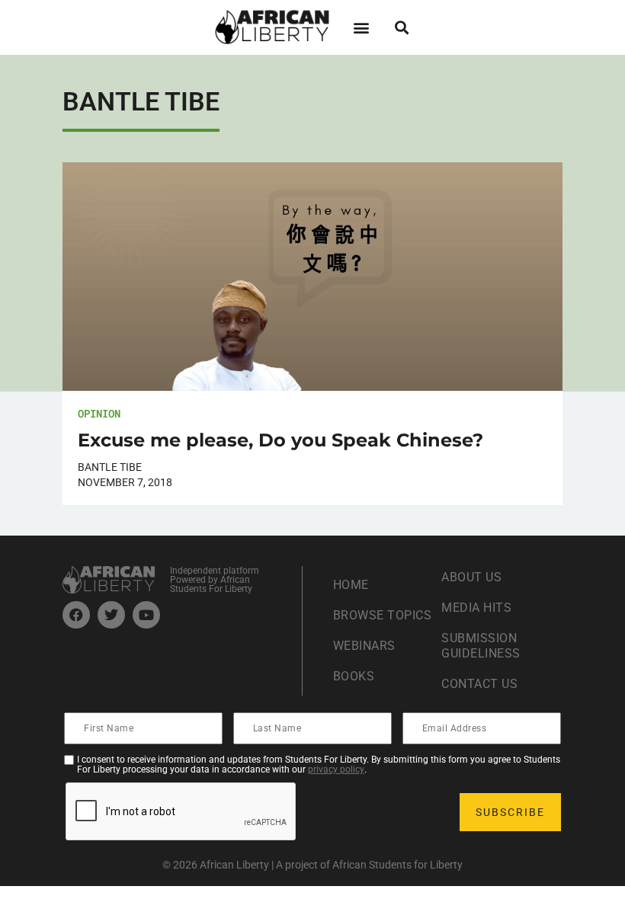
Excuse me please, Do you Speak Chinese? (280, 440)
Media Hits (476, 607)
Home (351, 584)
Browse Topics (382, 615)
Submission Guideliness (481, 646)
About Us (471, 577)
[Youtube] (146, 615)
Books (354, 676)
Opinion (99, 413)
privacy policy (336, 769)
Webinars (364, 645)
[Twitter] (111, 615)
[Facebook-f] (76, 615)
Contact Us (479, 684)
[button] (360, 27)
